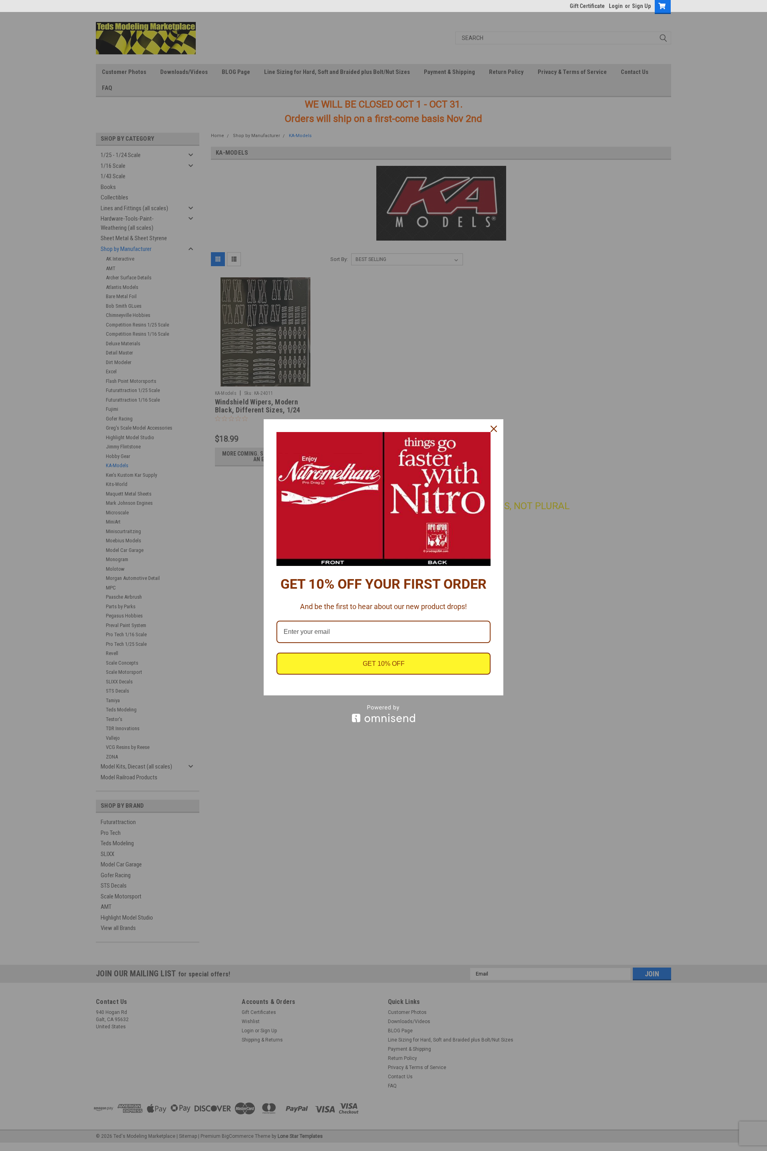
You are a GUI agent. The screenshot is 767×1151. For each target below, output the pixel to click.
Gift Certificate (587, 6)
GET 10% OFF (384, 663)
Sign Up (641, 6)
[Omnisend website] (383, 713)
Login (616, 6)
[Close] (493, 428)
